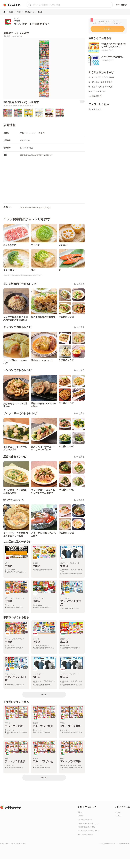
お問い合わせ (121, 5)
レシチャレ (118, 816)
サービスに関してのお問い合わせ (88, 831)
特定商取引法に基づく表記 (86, 827)
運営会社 (80, 812)
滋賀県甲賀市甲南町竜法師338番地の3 (36, 155)
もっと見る (79, 283)
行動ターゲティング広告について (88, 823)
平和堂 (17, 20)
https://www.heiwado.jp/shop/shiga (35, 207)
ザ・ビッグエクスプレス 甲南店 (101, 77)
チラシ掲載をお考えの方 (85, 834)
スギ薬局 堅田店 (94, 96)
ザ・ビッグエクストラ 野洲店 (100, 87)
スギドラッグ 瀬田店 (96, 91)
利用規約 (80, 816)
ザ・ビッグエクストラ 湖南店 (100, 82)
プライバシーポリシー (85, 820)
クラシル (118, 812)
